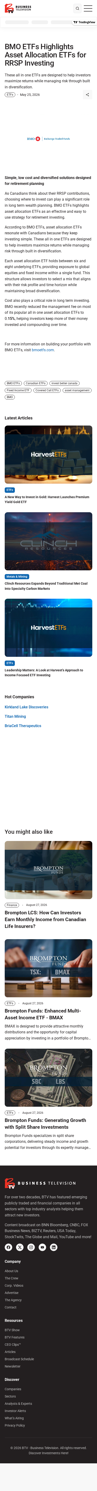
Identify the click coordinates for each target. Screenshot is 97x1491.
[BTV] (18, 8)
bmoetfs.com (43, 350)
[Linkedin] (53, 1247)
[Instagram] (31, 1247)
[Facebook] (8, 1247)
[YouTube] (42, 1247)
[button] (87, 94)
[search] (77, 8)
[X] (20, 1247)
